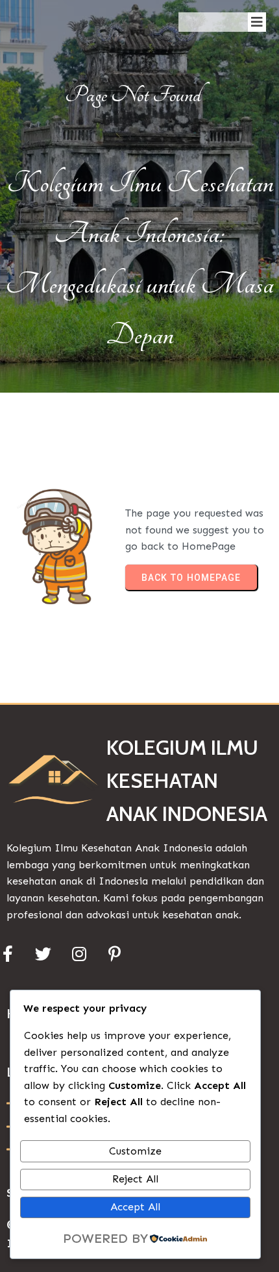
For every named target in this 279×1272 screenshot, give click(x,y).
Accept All (135, 1207)
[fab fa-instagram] (78, 954)
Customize (135, 1151)
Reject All (135, 1179)
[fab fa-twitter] (43, 954)
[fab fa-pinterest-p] (114, 954)
